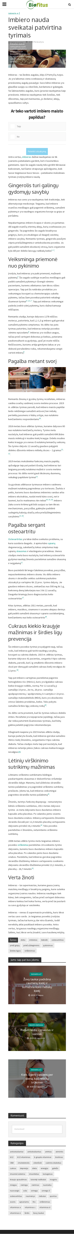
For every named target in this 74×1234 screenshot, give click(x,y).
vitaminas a (15, 1207)
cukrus (13, 1168)
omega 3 (46, 1190)
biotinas (59, 1157)
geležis (55, 1168)
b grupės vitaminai (42, 1157)
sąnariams (24, 1201)
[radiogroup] (37, 124)
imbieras (26, 156)
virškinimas (30, 950)
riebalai (42, 1196)
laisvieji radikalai (38, 1179)
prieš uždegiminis (31, 945)
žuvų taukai (38, 1213)
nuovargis (14, 1190)
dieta (23, 940)
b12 (11, 1157)
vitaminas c (30, 1207)
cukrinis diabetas (53, 1162)
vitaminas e (15, 1213)
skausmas (21, 551)
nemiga (24, 1185)
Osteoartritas (15, 539)
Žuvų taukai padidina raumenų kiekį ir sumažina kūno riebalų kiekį (37, 985)
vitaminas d (44, 1207)
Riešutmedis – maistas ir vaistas (37, 1031)
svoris (12, 1201)
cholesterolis (23, 1162)
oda (25, 1190)
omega (34, 1190)
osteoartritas (58, 940)
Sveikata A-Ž (14, 13)
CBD (12, 1162)
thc (34, 1201)
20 (19, 751)
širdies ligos (15, 950)
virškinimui (23, 844)
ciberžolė (37, 1162)
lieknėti (44, 940)
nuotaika (47, 1185)
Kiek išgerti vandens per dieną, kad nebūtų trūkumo (37, 1078)
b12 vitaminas (23, 1157)
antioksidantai (16, 1151)
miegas (13, 1185)
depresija (24, 1168)
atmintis (59, 1151)
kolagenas (47, 1174)
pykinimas (48, 945)
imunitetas (34, 1174)
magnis (53, 1179)
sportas (53, 1196)
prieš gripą (14, 945)
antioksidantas (34, 1151)
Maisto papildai (36, 1025)
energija (44, 1168)
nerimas (35, 1185)
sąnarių (51, 543)
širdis (27, 1213)
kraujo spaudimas (18, 1179)
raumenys (30, 1196)
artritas (48, 1151)
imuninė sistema (17, 1174)
